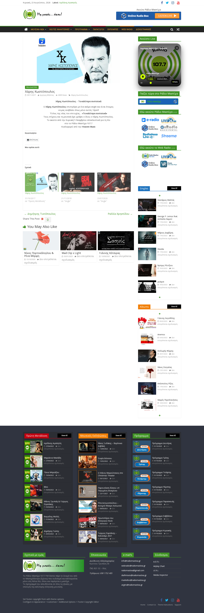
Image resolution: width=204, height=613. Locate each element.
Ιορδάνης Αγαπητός (68, 2)
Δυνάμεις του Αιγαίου (167, 400)
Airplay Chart (159, 566)
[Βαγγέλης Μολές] (33, 515)
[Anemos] (147, 318)
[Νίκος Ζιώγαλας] (147, 351)
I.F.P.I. (155, 570)
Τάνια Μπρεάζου (51, 472)
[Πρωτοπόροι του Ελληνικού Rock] (88, 516)
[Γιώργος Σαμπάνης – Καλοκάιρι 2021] (88, 531)
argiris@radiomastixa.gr (132, 584)
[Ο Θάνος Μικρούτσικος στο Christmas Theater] (88, 471)
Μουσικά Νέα (37, 29)
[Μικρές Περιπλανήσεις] (147, 383)
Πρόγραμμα (81, 29)
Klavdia (161, 232)
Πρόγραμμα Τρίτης (160, 457)
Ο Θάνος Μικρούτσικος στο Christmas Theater (110, 474)
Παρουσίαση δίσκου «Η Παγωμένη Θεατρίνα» (108, 489)
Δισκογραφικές (143, 29)
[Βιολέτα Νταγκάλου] (147, 282)
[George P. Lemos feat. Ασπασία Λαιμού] (147, 200)
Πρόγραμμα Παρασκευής (163, 501)
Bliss (46, 487)
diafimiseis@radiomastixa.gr (134, 575)
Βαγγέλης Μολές (51, 516)
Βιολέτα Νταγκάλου (167, 281)
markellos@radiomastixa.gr (133, 580)
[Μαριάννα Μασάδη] (33, 456)
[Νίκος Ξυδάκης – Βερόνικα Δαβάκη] (88, 442)
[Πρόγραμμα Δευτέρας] (142, 442)
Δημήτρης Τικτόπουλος (40, 213)
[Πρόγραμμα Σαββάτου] (142, 514)
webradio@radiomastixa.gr (133, 565)
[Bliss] (33, 485)
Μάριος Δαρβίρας (165, 216)
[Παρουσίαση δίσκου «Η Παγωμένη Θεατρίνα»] (88, 486)
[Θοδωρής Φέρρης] (147, 334)
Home (142, 605)
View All (174, 188)
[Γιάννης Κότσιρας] (116, 232)
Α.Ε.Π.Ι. (156, 561)
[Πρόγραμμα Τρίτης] (142, 456)
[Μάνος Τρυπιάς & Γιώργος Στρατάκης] (33, 500)
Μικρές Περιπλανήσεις (168, 383)
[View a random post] (178, 29)
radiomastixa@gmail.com (132, 570)
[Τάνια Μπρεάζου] (33, 471)
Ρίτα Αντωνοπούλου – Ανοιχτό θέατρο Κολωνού (110, 504)
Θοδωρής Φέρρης (165, 334)
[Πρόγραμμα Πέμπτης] (142, 485)
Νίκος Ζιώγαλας (165, 351)
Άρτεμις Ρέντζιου (165, 249)
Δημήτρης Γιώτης (51, 531)
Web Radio (127, 29)
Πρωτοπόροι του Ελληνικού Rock (105, 519)
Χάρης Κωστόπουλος (79, 95)
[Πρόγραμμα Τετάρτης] (142, 471)
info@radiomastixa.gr (131, 561)
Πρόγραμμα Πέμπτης (161, 487)
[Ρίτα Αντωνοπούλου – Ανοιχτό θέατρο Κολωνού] (88, 501)
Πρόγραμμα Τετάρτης (161, 472)
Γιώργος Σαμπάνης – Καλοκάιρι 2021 (107, 534)
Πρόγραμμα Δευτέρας (162, 443)
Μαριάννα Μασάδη (52, 457)
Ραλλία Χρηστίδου (120, 213)
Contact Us (151, 605)
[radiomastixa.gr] (26, 29)
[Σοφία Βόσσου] (88, 457)
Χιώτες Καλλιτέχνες (59, 29)
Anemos (161, 318)
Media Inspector (160, 575)
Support (178, 605)
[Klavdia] (147, 232)
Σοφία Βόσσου (105, 458)
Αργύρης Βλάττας (47, 95)
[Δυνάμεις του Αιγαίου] (147, 400)
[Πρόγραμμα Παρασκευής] (142, 500)
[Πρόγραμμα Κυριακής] (142, 529)
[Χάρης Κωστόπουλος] (41, 182)
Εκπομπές (112, 29)
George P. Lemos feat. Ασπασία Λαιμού (168, 201)
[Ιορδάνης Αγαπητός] (33, 442)
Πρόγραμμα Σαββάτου (162, 516)
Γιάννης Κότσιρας (109, 253)
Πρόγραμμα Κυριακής (161, 530)
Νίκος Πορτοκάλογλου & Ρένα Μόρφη (39, 254)
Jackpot (161, 265)
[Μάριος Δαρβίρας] (147, 216)
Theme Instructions (165, 605)
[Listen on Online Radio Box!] (148, 13)
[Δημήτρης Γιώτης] (33, 529)
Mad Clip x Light (71, 253)
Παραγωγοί (98, 29)
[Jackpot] (147, 265)
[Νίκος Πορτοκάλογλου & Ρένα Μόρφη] (41, 232)
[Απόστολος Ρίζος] (147, 367)
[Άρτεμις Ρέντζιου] (147, 249)
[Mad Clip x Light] (78, 232)
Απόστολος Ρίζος (165, 367)
